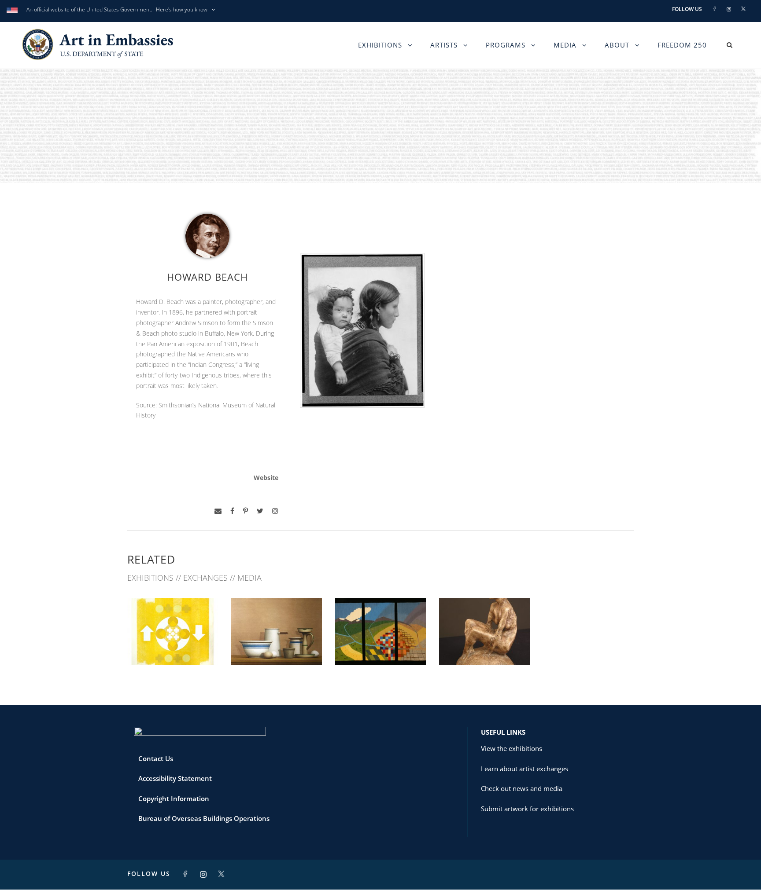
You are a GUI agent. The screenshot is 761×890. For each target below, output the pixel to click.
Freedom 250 (682, 44)
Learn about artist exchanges (524, 768)
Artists (444, 44)
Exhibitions (380, 44)
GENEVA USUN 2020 (276, 645)
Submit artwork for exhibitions (527, 808)
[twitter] (260, 511)
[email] (218, 511)
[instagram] (275, 511)
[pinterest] (245, 511)
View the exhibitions (511, 748)
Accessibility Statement (175, 778)
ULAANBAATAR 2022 (172, 645)
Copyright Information (173, 798)
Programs (505, 44)
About (617, 44)
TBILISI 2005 (484, 645)
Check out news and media (521, 788)
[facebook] (232, 511)
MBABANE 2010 (380, 645)
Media (565, 44)
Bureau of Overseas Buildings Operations (204, 818)
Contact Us (155, 758)
